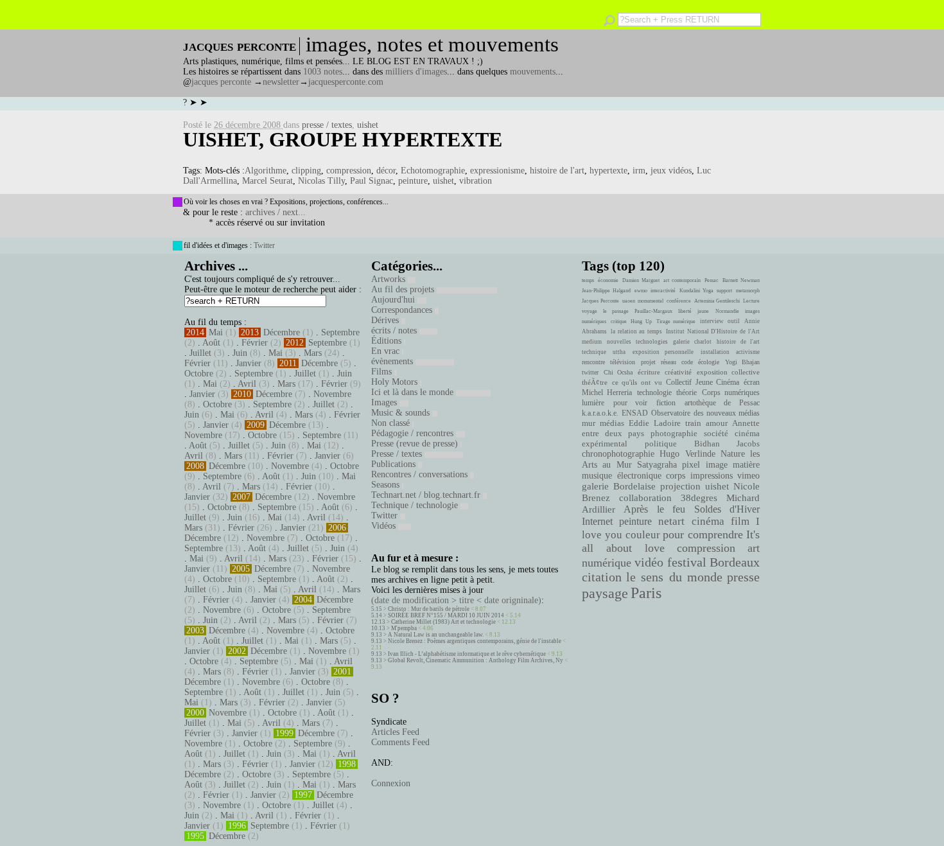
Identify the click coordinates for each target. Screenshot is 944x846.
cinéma (708, 521)
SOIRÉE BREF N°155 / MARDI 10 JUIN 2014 (446, 615)
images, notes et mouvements (432, 44)
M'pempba (404, 628)
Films (382, 371)
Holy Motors (395, 382)
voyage (589, 311)
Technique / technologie (415, 505)
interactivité (663, 291)
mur (588, 423)
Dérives (386, 320)
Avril (247, 384)
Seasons (386, 484)
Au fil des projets (404, 289)
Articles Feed (395, 732)
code (687, 362)
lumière (593, 403)
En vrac (386, 351)
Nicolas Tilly (321, 181)
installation (715, 352)
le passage (615, 311)
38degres (699, 497)
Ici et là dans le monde (413, 392)
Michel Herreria (607, 392)
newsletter (281, 82)
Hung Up (641, 321)
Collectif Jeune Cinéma (702, 382)
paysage (605, 593)
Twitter (264, 245)
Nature (733, 454)
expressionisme (497, 170)
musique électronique (621, 475)
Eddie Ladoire (654, 423)
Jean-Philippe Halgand (606, 291)
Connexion (390, 783)
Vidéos (384, 526)
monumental (650, 301)
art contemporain (682, 280)
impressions (711, 475)
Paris (646, 593)
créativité (678, 372)
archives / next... (275, 212)
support (724, 291)
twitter (590, 372)
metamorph (748, 291)
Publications (394, 464)
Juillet (200, 353)
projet (648, 362)
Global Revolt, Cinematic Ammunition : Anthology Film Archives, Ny (475, 660)
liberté (685, 311)
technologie (654, 392)
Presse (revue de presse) (415, 443)
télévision (622, 362)
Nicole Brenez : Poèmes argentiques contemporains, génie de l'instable (474, 641)
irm (639, 170)
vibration (475, 181)
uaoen (628, 301)
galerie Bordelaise (619, 486)
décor (386, 170)
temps (588, 280)
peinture (413, 181)
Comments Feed (400, 742)
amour (717, 423)
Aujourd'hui (394, 299)
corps (675, 475)
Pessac (711, 280)
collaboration (645, 498)
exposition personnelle (663, 352)
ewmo (640, 291)
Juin (239, 353)
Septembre (340, 332)
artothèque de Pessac (722, 402)
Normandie (727, 311)
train (693, 423)
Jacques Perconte (600, 301)
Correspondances (403, 310)
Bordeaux (735, 562)
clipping (306, 170)
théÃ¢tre (594, 382)
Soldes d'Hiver (727, 509)
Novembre (332, 394)
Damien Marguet (641, 280)
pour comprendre (703, 534)
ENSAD (635, 413)
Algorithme (265, 170)
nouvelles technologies (637, 342)
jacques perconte (221, 82)
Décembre (281, 332)
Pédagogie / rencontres (413, 433)
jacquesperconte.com (345, 82)
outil (734, 321)
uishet (367, 125)
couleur (642, 535)
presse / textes (327, 125)
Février (254, 343)
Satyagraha (657, 465)
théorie (686, 392)
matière (746, 464)
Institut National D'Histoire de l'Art (713, 331)
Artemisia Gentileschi (717, 301)
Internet (597, 521)
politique (661, 443)
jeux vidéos (671, 170)
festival (686, 562)
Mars (313, 353)
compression (348, 170)
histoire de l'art (557, 170)
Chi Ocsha (618, 372)
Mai (216, 332)
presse (743, 577)
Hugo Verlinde (687, 454)
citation (602, 577)
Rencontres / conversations (420, 474)
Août (211, 343)
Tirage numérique (676, 321)
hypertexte (608, 170)
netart (671, 521)
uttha (619, 352)
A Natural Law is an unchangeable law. (436, 634)
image (717, 465)
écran (752, 382)
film (740, 521)
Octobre (198, 373)
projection (680, 486)
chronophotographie (618, 454)
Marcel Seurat (267, 181)
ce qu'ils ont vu (637, 382)
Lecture (751, 301)
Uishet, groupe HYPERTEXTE (342, 139)
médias (612, 423)
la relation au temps (636, 331)
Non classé (391, 423)
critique (619, 321)
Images (385, 402)
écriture (649, 372)
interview (712, 321)
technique (594, 352)
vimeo (748, 475)
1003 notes (322, 71)
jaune (703, 311)
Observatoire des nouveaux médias (705, 413)
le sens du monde (674, 577)
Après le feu (654, 509)
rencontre (593, 362)
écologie (708, 362)
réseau (668, 362)
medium (592, 342)
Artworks (389, 279)
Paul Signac (371, 181)
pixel (691, 465)
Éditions (387, 341)
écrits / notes (395, 330)
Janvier (248, 363)
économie (608, 280)
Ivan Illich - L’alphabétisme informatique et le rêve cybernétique (467, 654)
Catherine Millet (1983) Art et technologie (443, 622)
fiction (666, 402)
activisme (748, 352)
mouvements (532, 71)
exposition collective (728, 372)
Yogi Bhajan (742, 362)
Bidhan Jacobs (727, 443)
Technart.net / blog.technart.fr (427, 495)
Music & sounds (401, 413)
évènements (393, 361)
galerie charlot (692, 342)
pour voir (630, 402)
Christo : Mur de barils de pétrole (428, 609)
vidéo (648, 562)
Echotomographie (433, 170)
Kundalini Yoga (696, 291)
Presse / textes (397, 454)
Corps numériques (731, 392)
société (716, 433)
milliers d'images (416, 71)
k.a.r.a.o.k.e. (600, 413)
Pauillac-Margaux (653, 311)
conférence (679, 301)
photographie (674, 433)
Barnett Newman (741, 280)
